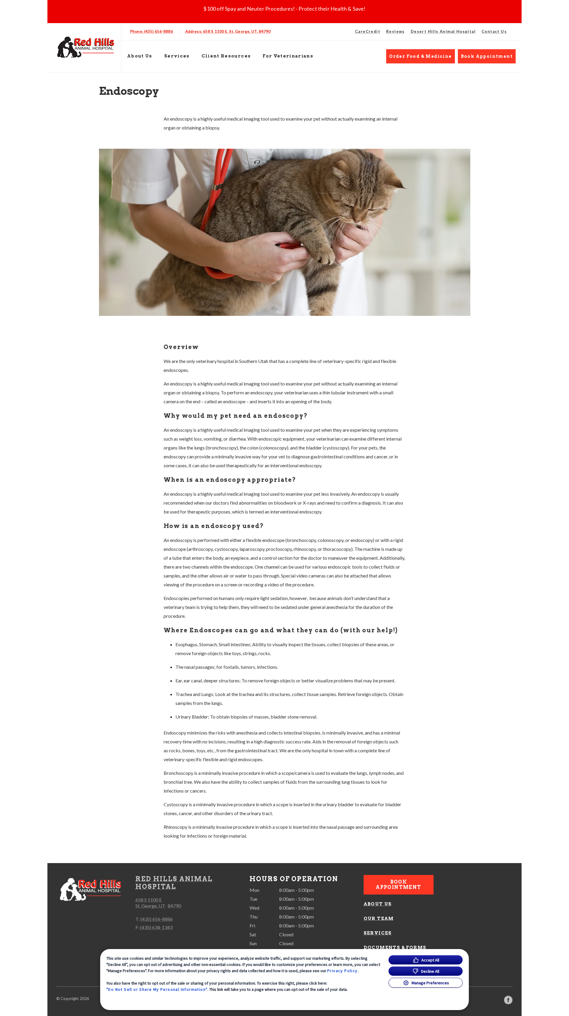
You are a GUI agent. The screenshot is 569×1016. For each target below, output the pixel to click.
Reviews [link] (395, 31)
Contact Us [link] (494, 31)
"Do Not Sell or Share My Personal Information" (156, 989)
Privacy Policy (342, 970)
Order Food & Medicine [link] (420, 56)
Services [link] (177, 56)
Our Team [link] (379, 918)
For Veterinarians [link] (288, 56)
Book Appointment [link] (487, 56)
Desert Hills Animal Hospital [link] (443, 31)
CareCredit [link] (367, 31)
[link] (85, 46)
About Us (139, 56)
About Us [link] (378, 904)
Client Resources (226, 56)
